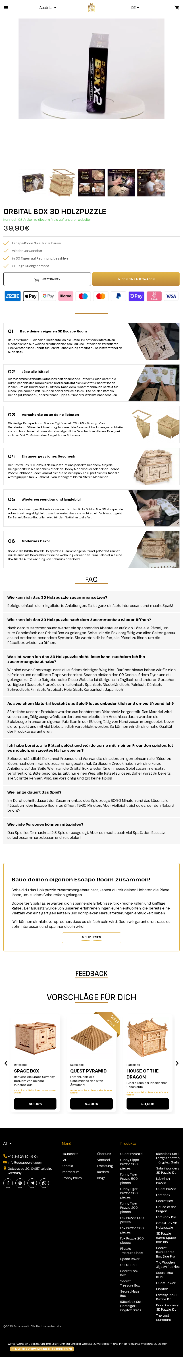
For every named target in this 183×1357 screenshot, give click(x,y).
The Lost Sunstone (163, 1317)
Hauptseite (70, 1154)
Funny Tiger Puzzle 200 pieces (129, 1207)
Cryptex (162, 1289)
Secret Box (164, 1201)
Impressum (70, 1172)
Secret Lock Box (129, 1273)
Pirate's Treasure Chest (131, 1250)
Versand (103, 1160)
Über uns (104, 1154)
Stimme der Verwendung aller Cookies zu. (42, 1349)
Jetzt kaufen (51, 279)
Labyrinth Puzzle (163, 1180)
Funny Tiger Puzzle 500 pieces (129, 1178)
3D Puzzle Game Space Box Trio (166, 1237)
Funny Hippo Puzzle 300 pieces (129, 1164)
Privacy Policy (72, 1178)
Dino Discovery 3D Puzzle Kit (167, 1307)
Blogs (101, 1178)
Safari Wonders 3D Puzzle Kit (167, 1170)
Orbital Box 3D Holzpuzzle (166, 1225)
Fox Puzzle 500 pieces (132, 1220)
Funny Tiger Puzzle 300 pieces (129, 1193)
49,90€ (35, 1103)
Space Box (26, 1071)
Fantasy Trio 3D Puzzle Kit (167, 1297)
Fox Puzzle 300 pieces (132, 1230)
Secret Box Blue (164, 1274)
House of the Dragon (143, 1074)
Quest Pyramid (88, 1071)
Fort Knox (163, 1195)
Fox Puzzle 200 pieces (132, 1240)
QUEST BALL (128, 1265)
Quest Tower (165, 1283)
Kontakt (67, 1166)
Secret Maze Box (129, 1293)
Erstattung (105, 1166)
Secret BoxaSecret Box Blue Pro (165, 1252)
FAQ (64, 1160)
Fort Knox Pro (166, 1217)
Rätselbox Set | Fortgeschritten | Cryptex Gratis (168, 1158)
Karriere (103, 1172)
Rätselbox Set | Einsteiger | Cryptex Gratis (131, 1305)
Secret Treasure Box (130, 1283)
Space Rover (129, 1259)
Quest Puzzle (166, 1189)
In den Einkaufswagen (136, 279)
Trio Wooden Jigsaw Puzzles (168, 1264)
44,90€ (91, 1103)
